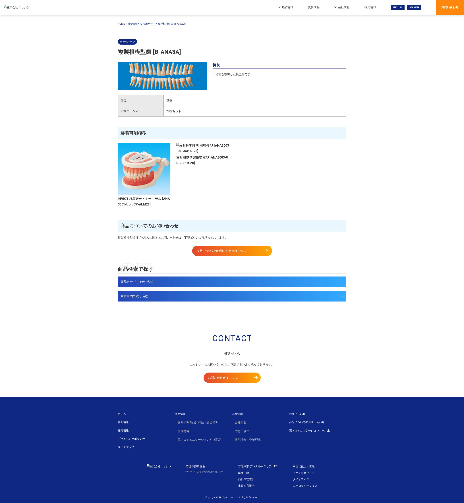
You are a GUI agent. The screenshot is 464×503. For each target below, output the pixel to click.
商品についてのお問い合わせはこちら (221, 251)
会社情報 (344, 7)
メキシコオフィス (304, 473)
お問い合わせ (450, 7)
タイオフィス (301, 479)
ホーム (122, 414)
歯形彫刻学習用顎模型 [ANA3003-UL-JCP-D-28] (202, 160)
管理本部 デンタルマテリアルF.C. (258, 466)
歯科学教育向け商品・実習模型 (198, 422)
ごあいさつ (242, 431)
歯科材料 (183, 431)
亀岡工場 (243, 473)
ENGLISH (398, 7)
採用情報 (370, 7)
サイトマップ (126, 447)
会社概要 (240, 422)
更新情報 (314, 7)
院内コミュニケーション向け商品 (199, 439)
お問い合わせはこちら (222, 377)
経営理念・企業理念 (248, 439)
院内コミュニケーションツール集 (309, 430)
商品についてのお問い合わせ (306, 422)
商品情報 (287, 7)
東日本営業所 (246, 485)
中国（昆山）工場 (304, 466)
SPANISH (414, 7)
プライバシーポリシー (131, 438)
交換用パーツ (127, 41)
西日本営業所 (246, 479)
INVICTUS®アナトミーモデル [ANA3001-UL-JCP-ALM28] (144, 201)
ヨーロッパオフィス (305, 485)
